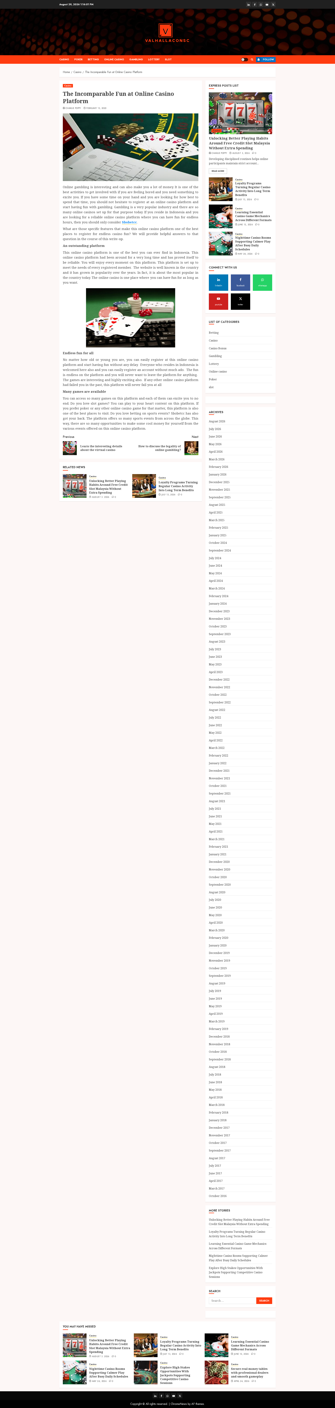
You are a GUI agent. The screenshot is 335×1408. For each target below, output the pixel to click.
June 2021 (215, 816)
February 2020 (218, 938)
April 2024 (216, 581)
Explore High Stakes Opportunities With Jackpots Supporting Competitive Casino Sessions (236, 1272)
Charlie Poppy (73, 108)
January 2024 (217, 603)
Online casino (114, 59)
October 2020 (218, 877)
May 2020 (215, 915)
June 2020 (215, 907)
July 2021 (215, 809)
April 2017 (216, 1181)
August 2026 (217, 421)
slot (168, 59)
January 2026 (217, 474)
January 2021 (217, 854)
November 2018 (219, 1044)
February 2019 (218, 1029)
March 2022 (217, 748)
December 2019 (219, 953)
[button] (252, 59)
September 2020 (220, 885)
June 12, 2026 (245, 224)
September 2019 (220, 976)
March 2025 (217, 520)
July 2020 (215, 900)
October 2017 (218, 1143)
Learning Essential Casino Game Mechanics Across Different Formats (253, 216)
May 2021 (215, 824)
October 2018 (218, 1052)
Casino (64, 59)
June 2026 (215, 436)
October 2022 (218, 695)
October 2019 (218, 968)
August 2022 (217, 710)
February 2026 (218, 467)
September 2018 (220, 1059)
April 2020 (216, 922)
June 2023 (215, 657)
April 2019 (216, 1014)
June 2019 (215, 998)
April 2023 (216, 672)
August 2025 (217, 505)
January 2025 (217, 535)
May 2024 (215, 573)
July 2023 (215, 649)
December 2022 (219, 679)
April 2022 (216, 740)
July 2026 (215, 429)
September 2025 (220, 497)
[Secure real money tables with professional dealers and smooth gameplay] (216, 1372)
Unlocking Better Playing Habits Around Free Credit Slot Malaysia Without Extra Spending (108, 486)
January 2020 (217, 945)
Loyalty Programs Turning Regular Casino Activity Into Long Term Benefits (178, 486)
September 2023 (220, 634)
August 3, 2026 (100, 497)
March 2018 (217, 1105)
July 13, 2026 (169, 494)
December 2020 (219, 862)
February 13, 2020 (96, 108)
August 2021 (217, 801)
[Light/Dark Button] (244, 59)
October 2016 (218, 1196)
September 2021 (220, 793)
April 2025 (216, 512)
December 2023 (219, 611)
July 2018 (215, 1074)
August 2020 (217, 892)
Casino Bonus (217, 348)
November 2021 (219, 778)
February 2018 (218, 1112)
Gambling (136, 59)
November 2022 (219, 687)
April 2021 (216, 831)
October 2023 (218, 626)
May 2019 (215, 1006)
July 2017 (215, 1166)
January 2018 (217, 1120)
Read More (218, 171)
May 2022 (215, 733)
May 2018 (215, 1090)
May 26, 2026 (245, 254)
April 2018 (216, 1097)
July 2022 (215, 717)
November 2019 (219, 960)
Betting (93, 59)
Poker (78, 59)
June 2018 (215, 1082)
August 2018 (217, 1067)
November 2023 (219, 619)
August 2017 (217, 1158)
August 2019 (217, 983)
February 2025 (218, 528)
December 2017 (219, 1128)
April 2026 (216, 452)
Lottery (154, 59)
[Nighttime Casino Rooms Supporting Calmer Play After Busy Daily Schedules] (221, 243)
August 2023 (217, 641)
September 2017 (220, 1150)
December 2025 (219, 482)
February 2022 (218, 755)
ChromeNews (179, 1404)
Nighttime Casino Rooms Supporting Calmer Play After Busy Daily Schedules (253, 243)
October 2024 (218, 543)
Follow (268, 59)
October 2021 (218, 786)
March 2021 (217, 839)
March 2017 (217, 1188)
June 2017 (215, 1173)
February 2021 (218, 847)
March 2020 (217, 930)
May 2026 (215, 444)
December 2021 (219, 771)
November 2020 (219, 869)
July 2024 (215, 558)
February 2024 (218, 596)
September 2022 (220, 702)
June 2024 (215, 565)
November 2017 (219, 1135)
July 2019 (215, 991)
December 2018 (219, 1036)
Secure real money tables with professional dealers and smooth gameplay (249, 1373)
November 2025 (219, 490)
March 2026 (217, 459)
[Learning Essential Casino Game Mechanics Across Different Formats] (221, 216)
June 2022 (215, 725)
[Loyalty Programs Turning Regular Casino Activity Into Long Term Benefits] (144, 486)
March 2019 (217, 1021)
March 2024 (217, 588)
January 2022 (217, 763)
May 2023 (215, 664)
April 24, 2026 (241, 1381)
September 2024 (220, 550)
